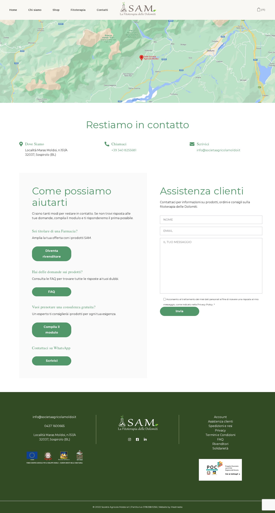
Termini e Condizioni (220, 435)
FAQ (220, 439)
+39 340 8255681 (123, 150)
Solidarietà (220, 448)
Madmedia (176, 507)
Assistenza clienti (220, 421)
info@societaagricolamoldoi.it (218, 150)
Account (220, 417)
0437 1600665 (54, 426)
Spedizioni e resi (220, 426)
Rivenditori (220, 444)
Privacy (220, 430)
